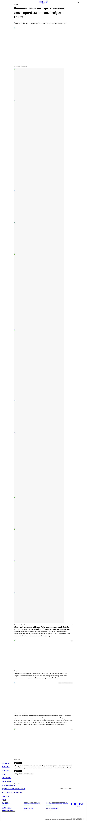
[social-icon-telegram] (6, 817)
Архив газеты (8, 811)
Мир (4, 774)
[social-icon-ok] (10, 817)
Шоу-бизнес (8, 781)
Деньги (5, 796)
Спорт (5, 803)
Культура (6, 778)
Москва (5, 767)
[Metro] (43, 2)
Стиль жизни (8, 785)
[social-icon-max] (13, 817)
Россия (5, 770)
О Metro (6, 807)
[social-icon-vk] (3, 817)
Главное (6, 763)
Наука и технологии (12, 792)
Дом (4, 800)
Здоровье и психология (13, 789)
